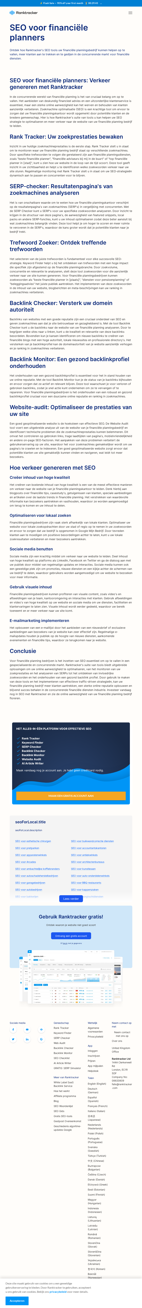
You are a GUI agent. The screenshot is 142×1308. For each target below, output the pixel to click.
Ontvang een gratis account (71, 935)
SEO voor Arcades (25, 861)
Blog (56, 1101)
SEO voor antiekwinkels (84, 854)
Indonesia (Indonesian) (95, 1210)
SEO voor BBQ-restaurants (86, 882)
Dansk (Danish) (96, 1179)
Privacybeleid (95, 1036)
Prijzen (91, 1060)
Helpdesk (93, 1070)
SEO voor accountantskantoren (88, 848)
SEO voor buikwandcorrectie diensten (92, 841)
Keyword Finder (62, 1032)
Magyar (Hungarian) (94, 1201)
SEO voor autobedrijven (28, 889)
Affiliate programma (65, 1096)
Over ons (117, 1040)
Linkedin (27, 1039)
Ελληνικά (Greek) (98, 1184)
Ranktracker (24, 12)
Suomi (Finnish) (96, 1194)
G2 (41, 1039)
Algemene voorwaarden (95, 1029)
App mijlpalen (95, 1065)
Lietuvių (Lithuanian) (94, 1218)
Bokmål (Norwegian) (95, 1275)
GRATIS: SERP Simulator (67, 1068)
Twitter (13, 1039)
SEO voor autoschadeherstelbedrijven (36, 875)
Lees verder (71, 898)
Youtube (27, 1029)
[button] (130, 13)
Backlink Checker (63, 1048)
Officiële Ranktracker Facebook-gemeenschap (41, 1029)
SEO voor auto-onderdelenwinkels (90, 875)
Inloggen (93, 1050)
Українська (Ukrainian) (94, 1262)
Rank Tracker (61, 1027)
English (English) (97, 1083)
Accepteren (17, 1300)
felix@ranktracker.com (122, 1086)
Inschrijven (94, 1055)
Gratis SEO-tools (63, 1116)
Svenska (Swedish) (93, 1149)
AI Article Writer (62, 1063)
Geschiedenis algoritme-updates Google (67, 1128)
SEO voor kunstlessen (83, 868)
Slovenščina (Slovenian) (94, 1253)
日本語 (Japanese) (94, 1118)
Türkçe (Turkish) (97, 1155)
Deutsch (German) (93, 1090)
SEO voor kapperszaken (85, 889)
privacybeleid (58, 1291)
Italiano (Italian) (96, 1111)
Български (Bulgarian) (94, 1167)
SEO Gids (59, 1111)
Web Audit (59, 1042)
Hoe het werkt (62, 1090)
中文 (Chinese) (96, 1160)
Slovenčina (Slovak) (94, 1244)
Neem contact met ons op (122, 1034)
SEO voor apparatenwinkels (31, 854)
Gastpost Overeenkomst (67, 1121)
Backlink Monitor (63, 1053)
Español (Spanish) (93, 1099)
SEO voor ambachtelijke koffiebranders (37, 868)
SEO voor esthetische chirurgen (33, 841)
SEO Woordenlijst (63, 1106)
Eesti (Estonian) (96, 1189)
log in (65, 943)
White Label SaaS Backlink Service (64, 1084)
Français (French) (98, 1106)
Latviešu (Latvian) (93, 1227)
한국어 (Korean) (96, 1268)
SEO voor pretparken (27, 848)
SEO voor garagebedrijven (30, 882)
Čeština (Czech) (97, 1174)
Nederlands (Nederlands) (95, 1126)
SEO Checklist (62, 1058)
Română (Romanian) (94, 1236)
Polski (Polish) (95, 1133)
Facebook (13, 1029)
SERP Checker (62, 1037)
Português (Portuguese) (95, 1140)
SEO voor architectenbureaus (87, 861)
